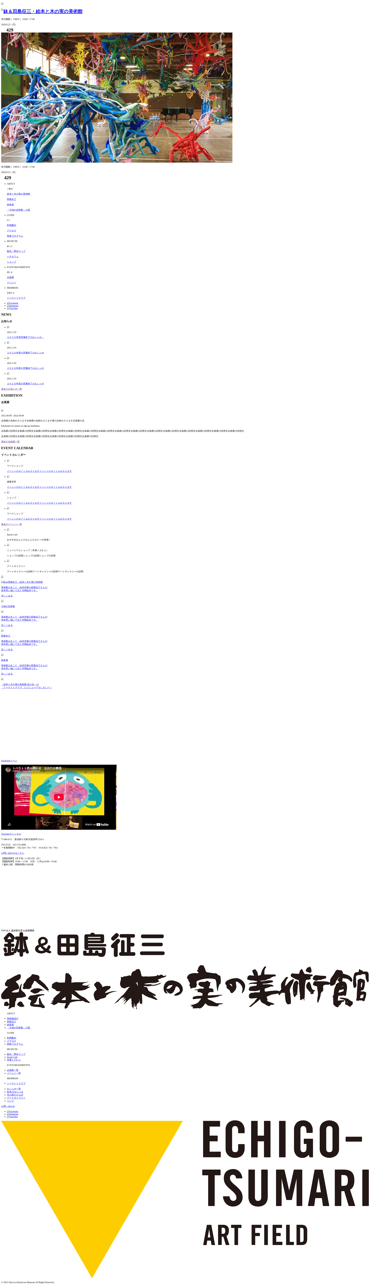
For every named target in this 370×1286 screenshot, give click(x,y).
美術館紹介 (12, 1018)
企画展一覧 (12, 1070)
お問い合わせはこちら (12, 853)
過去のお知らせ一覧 (11, 389)
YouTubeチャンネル (11, 834)
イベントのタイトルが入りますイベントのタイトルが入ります (39, 471)
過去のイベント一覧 (11, 524)
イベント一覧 (14, 1073)
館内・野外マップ (16, 251)
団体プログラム (15, 236)
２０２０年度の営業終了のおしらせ (25, 352)
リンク (10, 1101)
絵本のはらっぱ (15, 1092)
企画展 (10, 277)
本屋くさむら (14, 1060)
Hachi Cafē (12, 1057)
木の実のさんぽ (15, 1095)
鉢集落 (10, 204)
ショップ (11, 262)
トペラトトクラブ (16, 298)
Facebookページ (9, 760)
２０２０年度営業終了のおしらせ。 (25, 337)
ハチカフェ (12, 256)
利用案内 (11, 225)
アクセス (11, 230)
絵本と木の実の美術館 (18, 194)
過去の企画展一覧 (10, 441)
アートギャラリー (16, 1098)
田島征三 (11, 199)
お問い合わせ (8, 1106)
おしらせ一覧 (14, 1089)
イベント (11, 282)
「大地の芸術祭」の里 (18, 210)
